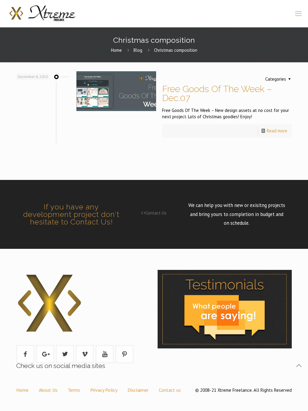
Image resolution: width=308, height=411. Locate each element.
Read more (277, 131)
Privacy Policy (103, 390)
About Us (48, 390)
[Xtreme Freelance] (42, 13)
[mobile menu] (298, 13)
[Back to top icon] (298, 365)
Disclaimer (138, 390)
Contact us (170, 390)
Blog (138, 50)
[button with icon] (25, 354)
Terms (74, 390)
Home (116, 50)
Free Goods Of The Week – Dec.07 (217, 93)
